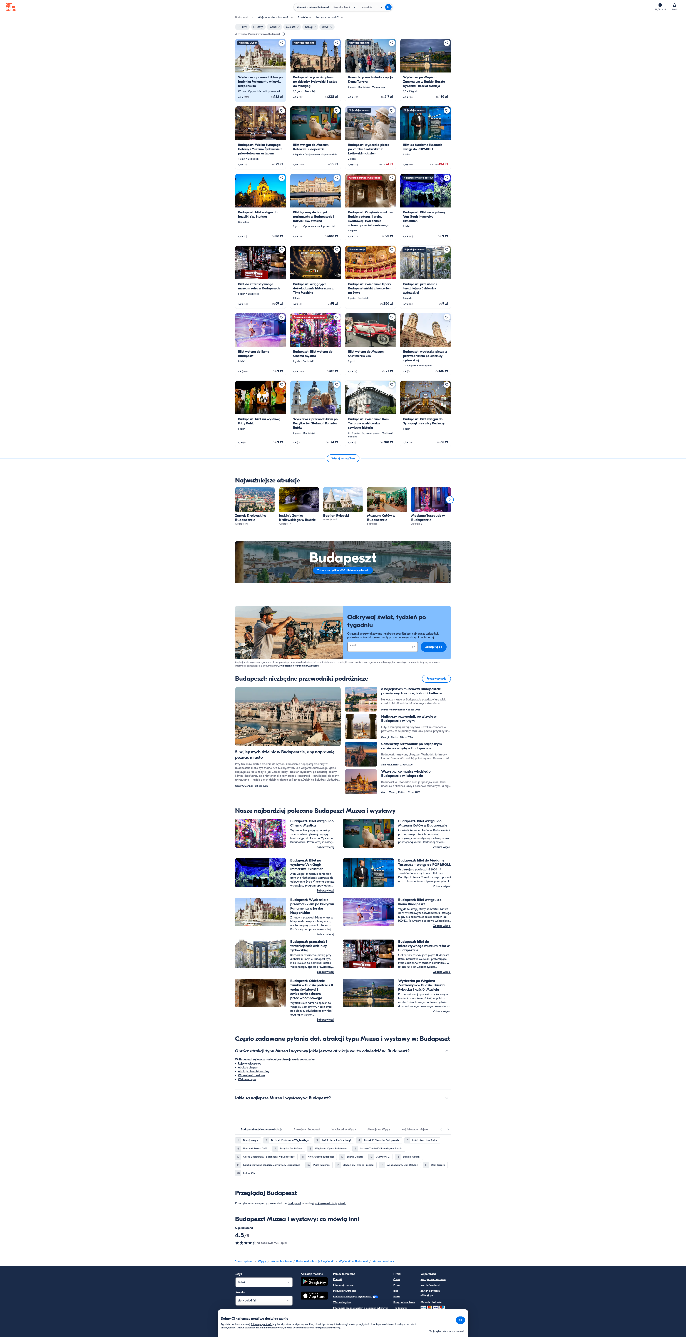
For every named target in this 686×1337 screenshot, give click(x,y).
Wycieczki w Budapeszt (353, 1261)
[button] (260, 70)
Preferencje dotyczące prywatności (352, 1296)
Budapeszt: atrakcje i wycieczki (315, 1261)
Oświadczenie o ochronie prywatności (298, 665)
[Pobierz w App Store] (314, 1296)
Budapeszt (294, 1203)
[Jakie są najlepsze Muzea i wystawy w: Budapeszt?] (447, 1098)
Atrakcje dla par (248, 1067)
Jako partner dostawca (433, 1279)
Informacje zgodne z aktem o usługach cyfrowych (360, 1308)
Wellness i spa (247, 1079)
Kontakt (337, 1279)
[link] (260, 70)
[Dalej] (450, 500)
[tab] (261, 1129)
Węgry (262, 1261)
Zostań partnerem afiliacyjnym (431, 1293)
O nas (396, 1279)
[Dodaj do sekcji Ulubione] (282, 43)
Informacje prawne (343, 1285)
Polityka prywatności (344, 1290)
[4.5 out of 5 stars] (246, 1243)
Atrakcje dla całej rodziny (253, 1071)
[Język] (660, 5)
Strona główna (244, 1261)
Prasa (396, 1296)
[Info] (283, 34)
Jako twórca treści (430, 1285)
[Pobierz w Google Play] (314, 1282)
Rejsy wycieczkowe (249, 1063)
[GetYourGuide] (11, 7)
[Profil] (674, 5)
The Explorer (400, 1308)
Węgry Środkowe (281, 1261)
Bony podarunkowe (404, 1302)
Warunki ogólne (342, 1302)
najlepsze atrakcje (326, 1203)
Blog (395, 1290)
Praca (396, 1285)
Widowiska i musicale (251, 1075)
